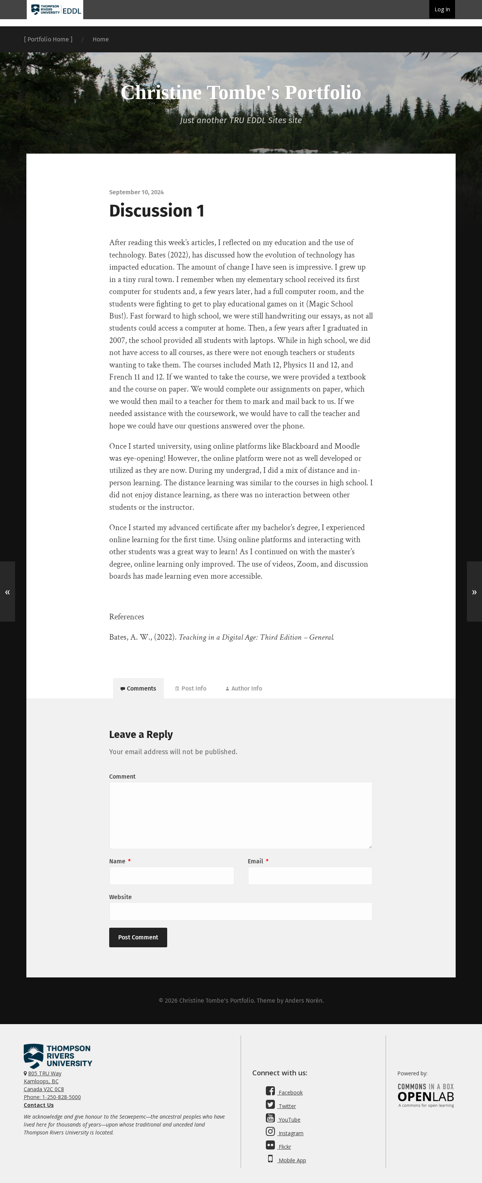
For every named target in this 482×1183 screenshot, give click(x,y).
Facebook (290, 1092)
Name (120, 861)
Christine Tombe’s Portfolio (216, 1000)
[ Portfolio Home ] (48, 39)
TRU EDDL (55, 18)
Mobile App (291, 1160)
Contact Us (39, 1104)
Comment (122, 776)
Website (120, 897)
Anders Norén (303, 1000)
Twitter (286, 1106)
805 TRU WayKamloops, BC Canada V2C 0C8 (44, 1081)
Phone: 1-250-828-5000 (52, 1097)
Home (101, 39)
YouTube (288, 1119)
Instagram (290, 1133)
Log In (442, 9)
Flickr (284, 1146)
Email (258, 861)
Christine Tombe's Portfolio (241, 92)
